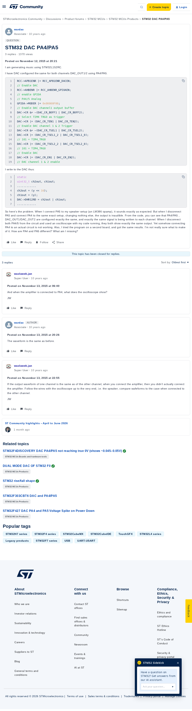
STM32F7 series (46, 540)
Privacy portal (152, 696)
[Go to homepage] (34, 578)
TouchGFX (125, 533)
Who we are (22, 604)
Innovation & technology (29, 632)
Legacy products (17, 540)
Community (81, 634)
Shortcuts (123, 599)
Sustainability (22, 623)
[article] (96, 291)
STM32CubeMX (73, 533)
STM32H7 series (16, 533)
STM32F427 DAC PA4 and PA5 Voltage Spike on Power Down (48, 510)
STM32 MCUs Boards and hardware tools (26, 456)
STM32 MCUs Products (123, 18)
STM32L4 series (150, 533)
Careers (19, 642)
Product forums (74, 18)
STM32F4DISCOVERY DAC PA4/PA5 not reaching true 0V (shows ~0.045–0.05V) (62, 450)
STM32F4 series (45, 533)
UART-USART (86, 540)
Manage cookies (175, 696)
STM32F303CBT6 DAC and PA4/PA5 (30, 495)
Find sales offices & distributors (81, 621)
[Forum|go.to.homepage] (26, 7)
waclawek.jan (23, 273)
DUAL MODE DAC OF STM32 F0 (27, 465)
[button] (4, 7)
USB (67, 540)
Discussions (53, 18)
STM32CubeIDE (101, 533)
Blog (17, 661)
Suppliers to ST (24, 651)
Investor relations (25, 613)
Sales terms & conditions (103, 696)
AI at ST (79, 667)
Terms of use (75, 696)
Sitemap (122, 609)
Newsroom (81, 644)
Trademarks (131, 696)
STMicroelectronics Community (22, 18)
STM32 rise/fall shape (19, 480)
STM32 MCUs (96, 18)
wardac (19, 29)
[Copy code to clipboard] (183, 81)
